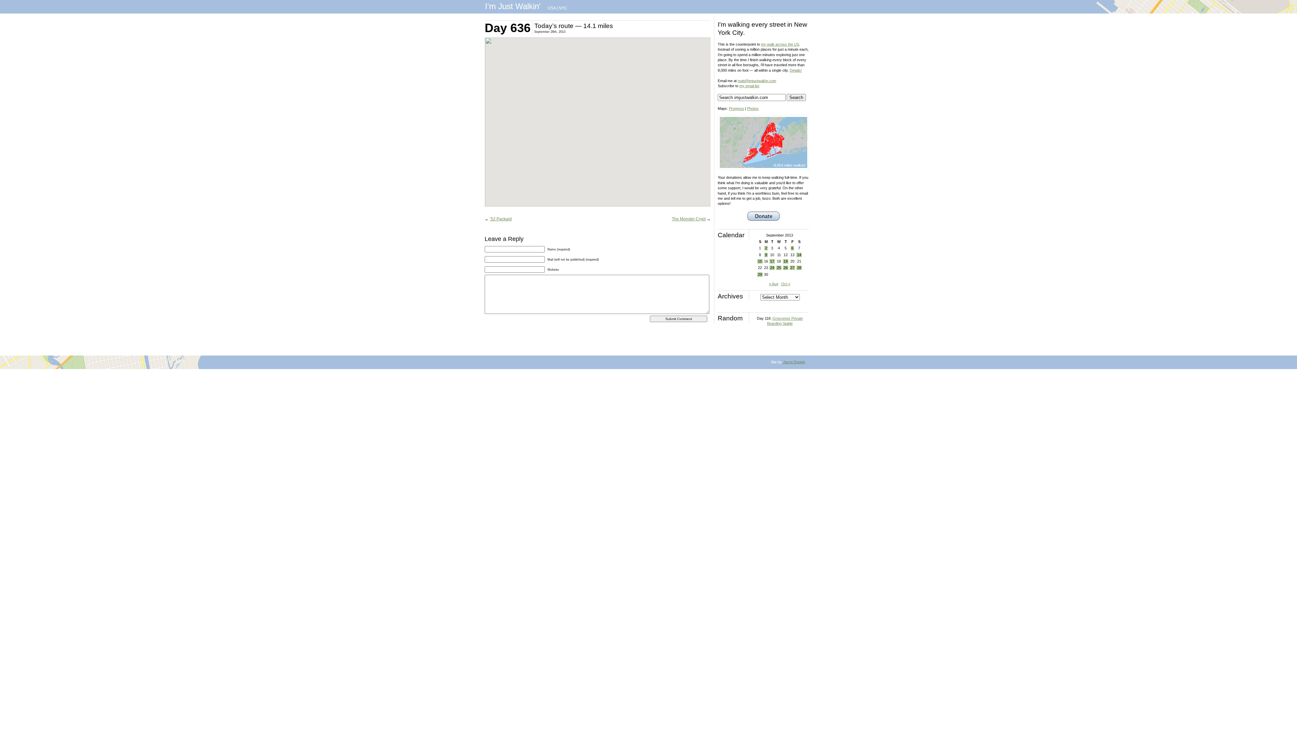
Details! (796, 70)
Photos (753, 108)
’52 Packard (501, 219)
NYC (563, 8)
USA (552, 8)
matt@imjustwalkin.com (757, 81)
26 (786, 268)
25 (779, 268)
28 (799, 268)
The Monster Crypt (689, 219)
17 (772, 261)
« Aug (773, 284)
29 (760, 274)
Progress (736, 108)
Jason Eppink (794, 362)
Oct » (785, 284)
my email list (749, 86)
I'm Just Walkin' (513, 6)
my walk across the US (780, 44)
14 (799, 255)
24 (772, 268)
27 (792, 268)
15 (760, 261)
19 (786, 261)
